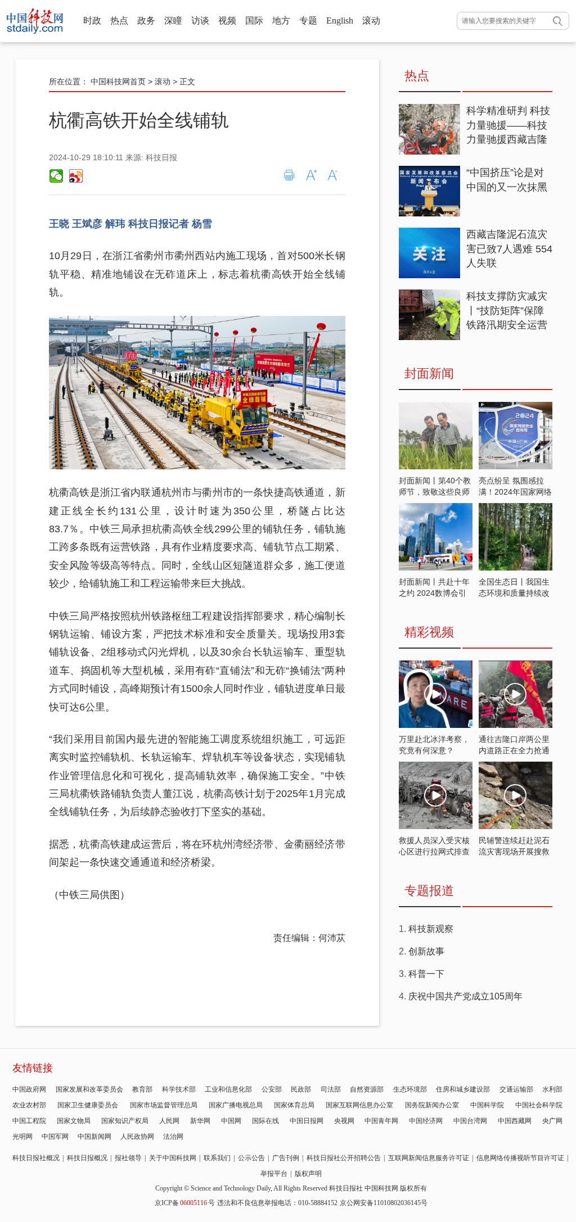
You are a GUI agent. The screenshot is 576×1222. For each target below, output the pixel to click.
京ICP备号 (185, 1203)
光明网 (22, 1136)
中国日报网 (306, 1121)
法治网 (173, 1136)
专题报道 (429, 891)
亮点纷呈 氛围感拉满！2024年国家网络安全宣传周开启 (515, 492)
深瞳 (173, 20)
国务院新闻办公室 (432, 1105)
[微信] (56, 176)
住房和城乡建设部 (463, 1089)
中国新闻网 (94, 1136)
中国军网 (55, 1136)
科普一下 (426, 974)
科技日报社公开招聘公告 (344, 1158)
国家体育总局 (294, 1105)
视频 (227, 20)
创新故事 (426, 951)
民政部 (301, 1089)
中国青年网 (381, 1121)
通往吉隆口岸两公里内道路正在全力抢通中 (514, 750)
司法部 (331, 1089)
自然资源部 (367, 1089)
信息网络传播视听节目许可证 (520, 1158)
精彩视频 (429, 632)
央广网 (552, 1121)
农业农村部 (29, 1105)
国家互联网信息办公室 (359, 1105)
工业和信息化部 (228, 1089)
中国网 (231, 1121)
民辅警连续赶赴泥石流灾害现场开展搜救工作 (514, 851)
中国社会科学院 (538, 1105)
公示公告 (251, 1158)
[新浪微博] (75, 176)
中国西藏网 (515, 1121)
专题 (308, 20)
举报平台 (273, 1174)
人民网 (169, 1121)
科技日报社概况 (36, 1158)
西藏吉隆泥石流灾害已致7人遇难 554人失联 (509, 249)
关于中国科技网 (172, 1158)
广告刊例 (285, 1158)
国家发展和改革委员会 (89, 1089)
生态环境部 (410, 1089)
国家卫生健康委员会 (87, 1105)
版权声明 (308, 1174)
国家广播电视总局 (236, 1105)
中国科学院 (487, 1105)
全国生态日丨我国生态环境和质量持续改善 (514, 593)
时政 (92, 20)
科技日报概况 (87, 1158)
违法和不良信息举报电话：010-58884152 (277, 1203)
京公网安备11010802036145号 (384, 1203)
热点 (119, 20)
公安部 (272, 1089)
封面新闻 (429, 373)
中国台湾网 (470, 1121)
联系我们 (217, 1158)
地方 (281, 20)
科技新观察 (430, 929)
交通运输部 (516, 1089)
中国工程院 (29, 1121)
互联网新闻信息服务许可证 (428, 1158)
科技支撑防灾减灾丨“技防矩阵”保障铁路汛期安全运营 (506, 311)
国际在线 (265, 1121)
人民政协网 (137, 1136)
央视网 (344, 1121)
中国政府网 (29, 1089)
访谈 (200, 20)
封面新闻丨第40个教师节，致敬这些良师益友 (435, 492)
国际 (254, 20)
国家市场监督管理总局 (163, 1105)
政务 (146, 20)
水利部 (552, 1089)
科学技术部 (179, 1089)
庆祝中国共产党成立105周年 (465, 996)
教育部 (142, 1089)
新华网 (200, 1121)
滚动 (371, 20)
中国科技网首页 (118, 81)
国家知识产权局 (124, 1121)
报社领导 (128, 1158)
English (339, 20)
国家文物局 (74, 1121)
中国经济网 (426, 1121)
